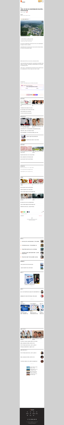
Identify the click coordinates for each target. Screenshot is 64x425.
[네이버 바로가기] (34, 419)
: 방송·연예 (22, 329)
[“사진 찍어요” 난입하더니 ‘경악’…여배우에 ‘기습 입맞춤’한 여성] (42, 361)
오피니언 (21, 289)
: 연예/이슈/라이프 (23, 350)
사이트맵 (35, 421)
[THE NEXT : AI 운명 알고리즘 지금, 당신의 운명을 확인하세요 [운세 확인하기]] (32, 95)
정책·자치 (27, 413)
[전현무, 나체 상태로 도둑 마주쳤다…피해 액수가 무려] (42, 357)
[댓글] (26, 12)
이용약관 (29, 421)
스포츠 (30, 415)
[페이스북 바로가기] (28, 419)
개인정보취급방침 (32, 421)
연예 (33, 415)
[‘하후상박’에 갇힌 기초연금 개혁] (42, 291)
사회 (20, 7)
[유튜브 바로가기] (31, 419)
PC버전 (37, 421)
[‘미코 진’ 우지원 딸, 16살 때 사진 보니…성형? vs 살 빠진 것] (42, 352)
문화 (30, 413)
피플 (27, 415)
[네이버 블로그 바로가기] (36, 419)
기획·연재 (21, 302)
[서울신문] (22, 1)
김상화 (21, 14)
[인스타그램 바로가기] (32, 419)
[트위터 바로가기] (29, 419)
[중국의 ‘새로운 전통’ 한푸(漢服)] (42, 296)
